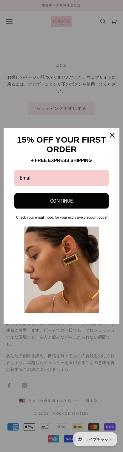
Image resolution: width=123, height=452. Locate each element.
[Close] (112, 135)
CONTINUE (61, 201)
